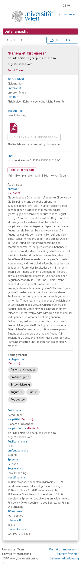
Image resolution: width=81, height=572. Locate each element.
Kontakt (54, 549)
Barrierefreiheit (67, 554)
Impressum (69, 549)
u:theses (70, 14)
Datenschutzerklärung (64, 558)
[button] (66, 5)
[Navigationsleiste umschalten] (5, 16)
